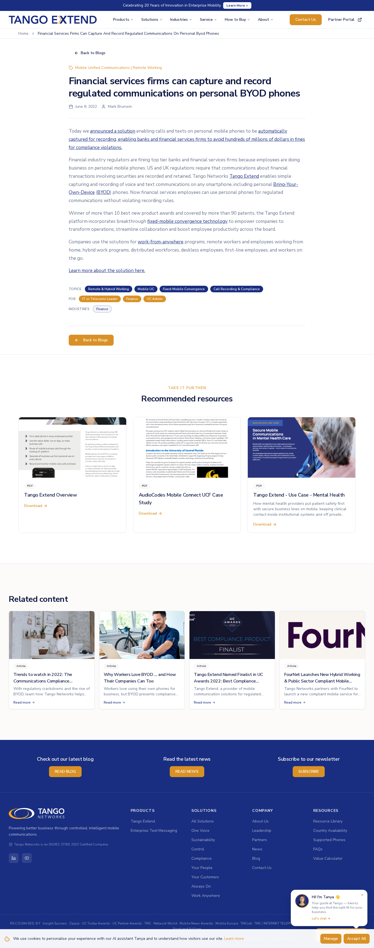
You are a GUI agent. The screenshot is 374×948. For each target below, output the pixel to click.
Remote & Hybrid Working (108, 289)
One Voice (200, 830)
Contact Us (305, 19)
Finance (132, 299)
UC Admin (155, 299)
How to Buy (235, 19)
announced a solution (112, 131)
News (257, 849)
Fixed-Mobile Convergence (184, 289)
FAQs (318, 849)
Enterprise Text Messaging (154, 830)
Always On (201, 886)
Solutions (149, 19)
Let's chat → (321, 918)
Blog (256, 858)
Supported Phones (329, 839)
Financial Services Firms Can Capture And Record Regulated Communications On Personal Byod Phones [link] (128, 33)
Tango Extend (143, 821)
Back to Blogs (93, 53)
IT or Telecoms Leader (99, 299)
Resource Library (328, 821)
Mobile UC (146, 289)
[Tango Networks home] (37, 813)
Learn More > (237, 5)
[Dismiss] (362, 895)
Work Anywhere (205, 895)
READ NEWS (187, 771)
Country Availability (330, 830)
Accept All (356, 938)
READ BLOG (65, 771)
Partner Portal (341, 19)
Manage (331, 938)
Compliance (201, 858)
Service (206, 19)
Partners (259, 839)
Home (23, 33)
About (263, 19)
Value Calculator (328, 858)
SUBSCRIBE (308, 771)
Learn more (234, 938)
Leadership (261, 830)
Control (197, 849)
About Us (260, 821)
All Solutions (202, 821)
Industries (179, 19)
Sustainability (203, 839)
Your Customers (205, 877)
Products (121, 19)
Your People (201, 867)
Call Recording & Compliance (237, 289)
